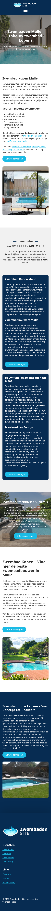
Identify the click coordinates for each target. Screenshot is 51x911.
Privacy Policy (8, 882)
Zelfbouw (6, 853)
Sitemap (6, 878)
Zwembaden (8, 849)
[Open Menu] (25, 12)
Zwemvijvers (8, 857)
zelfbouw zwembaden (17, 141)
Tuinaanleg (7, 861)
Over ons (6, 874)
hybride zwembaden (32, 135)
